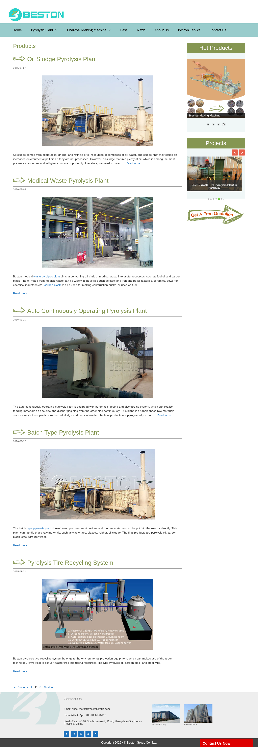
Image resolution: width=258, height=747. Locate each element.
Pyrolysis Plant (42, 30)
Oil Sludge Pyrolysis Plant (62, 59)
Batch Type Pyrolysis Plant (63, 432)
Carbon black (52, 284)
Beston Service (189, 30)
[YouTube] (88, 734)
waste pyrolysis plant (46, 276)
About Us (162, 30)
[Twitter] (95, 734)
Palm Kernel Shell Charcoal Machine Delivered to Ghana (205, 186)
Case (124, 30)
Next (48, 687)
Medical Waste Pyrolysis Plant (67, 180)
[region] (216, 95)
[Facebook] (66, 734)
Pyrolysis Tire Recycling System (70, 562)
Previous (20, 687)
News (141, 30)
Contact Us (218, 30)
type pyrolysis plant (39, 528)
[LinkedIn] (74, 734)
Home (17, 30)
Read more (133, 163)
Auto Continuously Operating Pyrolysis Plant (87, 310)
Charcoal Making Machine (86, 30)
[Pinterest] (81, 734)
